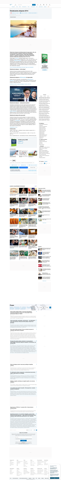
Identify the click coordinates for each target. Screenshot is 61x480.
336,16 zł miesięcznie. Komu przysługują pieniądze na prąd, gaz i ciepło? (44, 113)
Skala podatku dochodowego (40, 464)
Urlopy (17, 454)
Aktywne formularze (43, 139)
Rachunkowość (11, 452)
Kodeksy (25, 464)
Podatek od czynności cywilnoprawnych (44, 155)
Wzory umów (40, 143)
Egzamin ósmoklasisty (19, 465)
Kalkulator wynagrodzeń (42, 127)
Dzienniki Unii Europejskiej (26, 462)
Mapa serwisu (47, 468)
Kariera (34, 468)
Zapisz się (23, 440)
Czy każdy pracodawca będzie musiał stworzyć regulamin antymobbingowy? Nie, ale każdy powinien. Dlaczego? (44, 115)
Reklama (42, 468)
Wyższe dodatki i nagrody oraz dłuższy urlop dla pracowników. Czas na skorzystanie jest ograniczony (44, 117)
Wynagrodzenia (18, 452)
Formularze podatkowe (46, 463)
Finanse (45, 453)
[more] (33, 163)
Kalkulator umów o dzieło (42, 129)
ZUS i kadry (11, 454)
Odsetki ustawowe (39, 463)
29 (47, 163)
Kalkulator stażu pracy (32, 463)
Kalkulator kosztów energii (42, 130)
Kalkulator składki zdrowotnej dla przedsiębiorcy (43, 125)
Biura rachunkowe (39, 450)
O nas (10, 468)
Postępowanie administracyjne (43, 141)
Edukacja (45, 6)
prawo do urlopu (12, 162)
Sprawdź (20, 142)
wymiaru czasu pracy (13, 111)
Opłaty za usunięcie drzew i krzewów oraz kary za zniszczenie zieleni (44, 154)
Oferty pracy (45, 465)
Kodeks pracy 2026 (23, 139)
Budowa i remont (46, 454)
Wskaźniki (42, 146)
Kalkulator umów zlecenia (42, 128)
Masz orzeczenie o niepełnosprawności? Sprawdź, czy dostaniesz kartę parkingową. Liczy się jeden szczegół (44, 108)
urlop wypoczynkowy (17, 162)
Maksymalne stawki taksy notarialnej (43, 152)
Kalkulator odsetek (32, 462)
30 (49, 163)
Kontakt (39, 468)
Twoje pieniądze (33, 6)
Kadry (17, 6)
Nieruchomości (41, 6)
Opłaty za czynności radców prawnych (44, 151)
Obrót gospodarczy (12, 453)
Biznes (20, 6)
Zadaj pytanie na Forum (13, 127)
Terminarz (42, 161)
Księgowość (13, 6)
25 (41, 163)
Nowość (45, 64)
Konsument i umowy (26, 453)
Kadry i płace (11, 463)
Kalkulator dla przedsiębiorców (43, 126)
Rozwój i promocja (12, 462)
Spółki (31, 452)
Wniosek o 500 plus (41, 144)
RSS (36, 468)
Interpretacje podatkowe (42, 157)
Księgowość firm (12, 450)
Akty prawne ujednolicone (26, 463)
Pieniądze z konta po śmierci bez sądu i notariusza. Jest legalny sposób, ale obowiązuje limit (44, 110)
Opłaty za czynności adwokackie (43, 150)
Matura (17, 464)
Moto (36, 6)
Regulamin (30, 468)
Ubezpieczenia (18, 453)
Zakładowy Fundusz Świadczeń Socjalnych (26, 162)
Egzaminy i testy (18, 462)
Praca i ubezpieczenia (32, 453)
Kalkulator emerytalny (42, 131)
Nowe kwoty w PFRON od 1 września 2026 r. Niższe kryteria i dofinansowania (44, 103)
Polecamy (39, 246)
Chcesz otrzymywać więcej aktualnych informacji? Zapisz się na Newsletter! (22, 67)
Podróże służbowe (39, 462)
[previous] (27, 430)
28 (46, 163)
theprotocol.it (45, 464)
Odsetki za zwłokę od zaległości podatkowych (43, 149)
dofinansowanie (23, 77)
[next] (36, 430)
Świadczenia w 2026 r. (42, 188)
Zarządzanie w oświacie (19, 463)
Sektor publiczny (24, 6)
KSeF (48, 6)
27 (44, 163)
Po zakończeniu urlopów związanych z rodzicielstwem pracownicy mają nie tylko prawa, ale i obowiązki (44, 100)
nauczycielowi (17, 120)
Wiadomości (11, 464)
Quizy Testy (40, 156)
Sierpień (46, 161)
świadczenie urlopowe (17, 60)
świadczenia (17, 58)
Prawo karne (40, 142)
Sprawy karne (25, 452)
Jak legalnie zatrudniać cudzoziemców (44, 66)
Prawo (28, 6)
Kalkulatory (42, 123)
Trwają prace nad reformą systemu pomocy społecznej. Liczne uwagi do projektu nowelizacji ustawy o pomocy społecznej (44, 112)
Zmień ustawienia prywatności (23, 468)
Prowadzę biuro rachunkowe (40, 452)
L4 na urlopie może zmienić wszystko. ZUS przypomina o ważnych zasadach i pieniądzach (44, 102)
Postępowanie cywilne (42, 140)
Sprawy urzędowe (26, 454)
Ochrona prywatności (15, 468)
